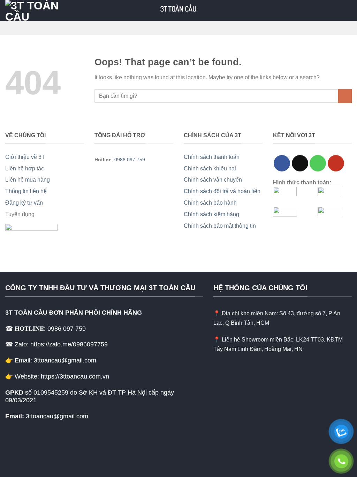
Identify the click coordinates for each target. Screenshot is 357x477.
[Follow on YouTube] (336, 163)
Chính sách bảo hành (210, 203)
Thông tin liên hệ (26, 191)
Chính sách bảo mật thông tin (220, 226)
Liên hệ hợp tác (24, 168)
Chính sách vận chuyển (213, 180)
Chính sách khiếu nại (210, 168)
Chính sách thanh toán (212, 157)
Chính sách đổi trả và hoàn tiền (222, 191)
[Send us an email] (300, 163)
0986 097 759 (129, 159)
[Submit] (345, 96)
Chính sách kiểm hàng (211, 214)
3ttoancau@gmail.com (57, 416)
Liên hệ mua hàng (27, 180)
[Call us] (318, 163)
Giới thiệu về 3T (25, 157)
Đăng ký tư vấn (24, 203)
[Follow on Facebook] (282, 163)
